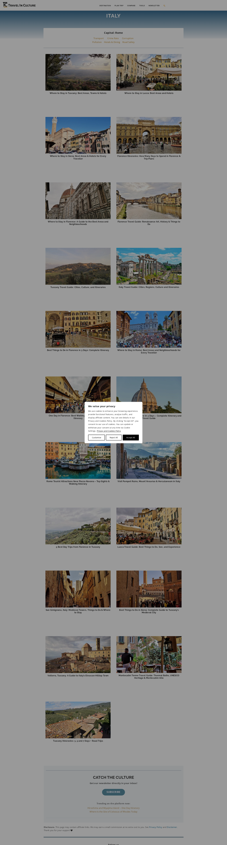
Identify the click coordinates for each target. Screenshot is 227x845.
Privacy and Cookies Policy (109, 431)
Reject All (114, 437)
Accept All (130, 437)
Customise (96, 437)
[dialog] (113, 422)
